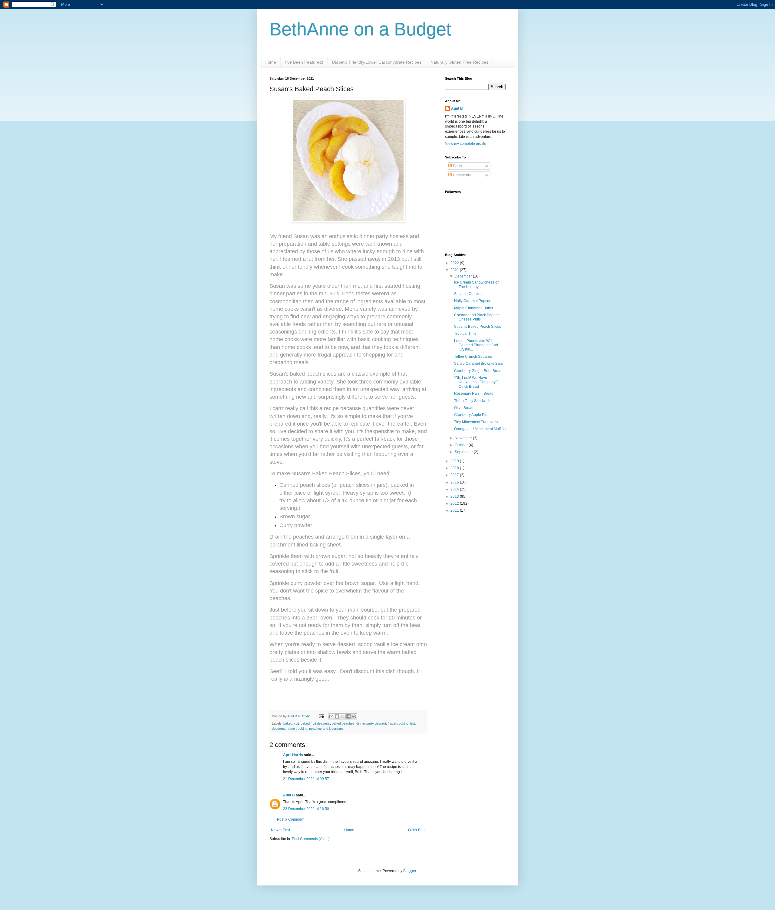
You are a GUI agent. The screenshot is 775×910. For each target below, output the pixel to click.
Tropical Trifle (465, 333)
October (462, 445)
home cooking (297, 728)
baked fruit (291, 723)
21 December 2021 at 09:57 (306, 779)
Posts (457, 166)
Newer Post (280, 830)
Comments (461, 175)
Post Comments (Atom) (311, 839)
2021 (455, 270)
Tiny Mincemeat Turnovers (476, 422)
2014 (455, 489)
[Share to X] (343, 716)
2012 (455, 503)
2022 (455, 263)
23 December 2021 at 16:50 (306, 809)
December (464, 276)
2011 (455, 510)
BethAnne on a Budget (360, 29)
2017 (455, 475)
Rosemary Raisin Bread (473, 393)
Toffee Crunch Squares (473, 356)
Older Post (416, 830)
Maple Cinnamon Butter (473, 308)
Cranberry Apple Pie (470, 415)
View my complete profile (465, 143)
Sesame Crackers (468, 294)
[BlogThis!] (337, 716)
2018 (455, 468)
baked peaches (343, 723)
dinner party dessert (371, 723)
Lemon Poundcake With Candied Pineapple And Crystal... (476, 345)
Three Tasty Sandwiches (474, 401)
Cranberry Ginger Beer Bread (478, 371)
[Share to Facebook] (348, 716)
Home (270, 62)
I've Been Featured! (304, 62)
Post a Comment (290, 819)
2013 (455, 496)
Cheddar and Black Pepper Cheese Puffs (476, 317)
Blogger (409, 871)
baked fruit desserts (315, 723)
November (464, 438)
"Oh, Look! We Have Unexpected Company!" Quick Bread (476, 382)
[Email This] (331, 716)
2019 (455, 461)
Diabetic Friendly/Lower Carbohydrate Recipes (376, 62)
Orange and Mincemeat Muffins (480, 429)
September (464, 452)
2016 (455, 482)
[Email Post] (321, 716)
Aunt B (292, 716)
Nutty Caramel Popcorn (473, 301)
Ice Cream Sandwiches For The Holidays (476, 284)
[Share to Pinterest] (354, 716)
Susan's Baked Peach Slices (477, 326)
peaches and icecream (326, 728)
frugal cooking (398, 723)
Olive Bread (463, 408)
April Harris (293, 755)
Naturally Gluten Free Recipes (459, 62)
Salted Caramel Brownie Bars (478, 363)
